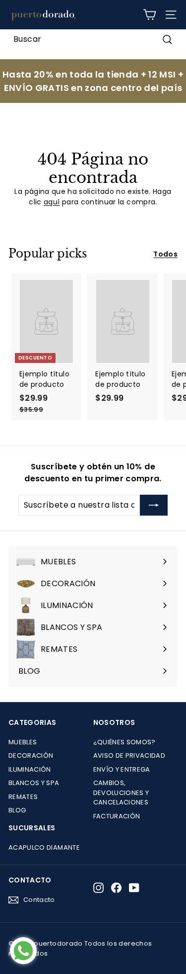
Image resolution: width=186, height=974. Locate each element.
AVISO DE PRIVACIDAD (129, 755)
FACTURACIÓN (116, 816)
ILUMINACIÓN (29, 769)
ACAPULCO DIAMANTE (44, 847)
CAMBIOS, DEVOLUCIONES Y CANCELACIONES (121, 792)
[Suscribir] (154, 505)
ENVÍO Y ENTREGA (121, 769)
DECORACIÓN (31, 755)
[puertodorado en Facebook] (116, 888)
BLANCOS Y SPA (34, 783)
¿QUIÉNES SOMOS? (124, 742)
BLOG (17, 810)
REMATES (23, 796)
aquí (52, 202)
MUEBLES (22, 742)
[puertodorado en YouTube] (134, 888)
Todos (165, 254)
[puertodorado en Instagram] (98, 888)
